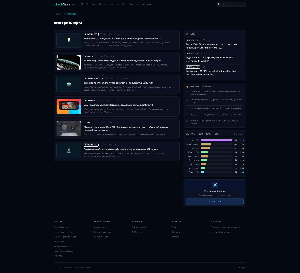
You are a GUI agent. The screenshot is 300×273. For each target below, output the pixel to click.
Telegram (242, 267)
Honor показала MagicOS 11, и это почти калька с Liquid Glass (216, 114)
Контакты (176, 232)
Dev (111, 4)
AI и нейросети (61, 227)
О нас (174, 227)
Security (121, 4)
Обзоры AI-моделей (102, 232)
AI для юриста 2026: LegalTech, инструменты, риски (210, 57)
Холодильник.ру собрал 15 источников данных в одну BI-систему (215, 122)
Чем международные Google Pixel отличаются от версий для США (216, 101)
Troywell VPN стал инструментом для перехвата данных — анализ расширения (215, 92)
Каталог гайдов (100, 227)
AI (82, 4)
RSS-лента (137, 232)
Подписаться (215, 201)
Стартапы (91, 4)
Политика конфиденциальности (225, 227)
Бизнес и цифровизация (65, 236)
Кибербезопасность (63, 246)
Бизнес (102, 4)
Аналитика (146, 4)
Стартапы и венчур (63, 232)
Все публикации (100, 236)
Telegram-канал (139, 227)
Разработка (59, 241)
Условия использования (222, 232)
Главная (57, 14)
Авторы (175, 236)
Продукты (133, 4)
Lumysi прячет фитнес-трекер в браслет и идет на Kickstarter (216, 108)
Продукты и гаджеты (63, 251)
